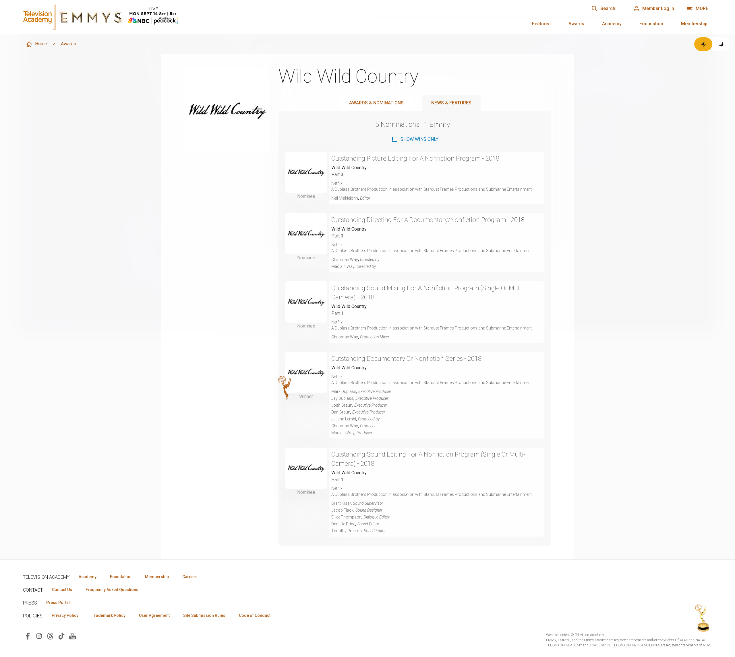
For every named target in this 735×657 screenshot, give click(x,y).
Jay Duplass (342, 398)
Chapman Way (344, 259)
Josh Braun (341, 405)
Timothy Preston (346, 531)
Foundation (651, 23)
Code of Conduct (254, 615)
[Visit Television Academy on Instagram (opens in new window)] (39, 635)
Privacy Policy (65, 615)
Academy (612, 23)
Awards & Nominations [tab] (376, 103)
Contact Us (62, 589)
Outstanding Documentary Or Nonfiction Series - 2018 (406, 358)
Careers (190, 576)
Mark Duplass (343, 391)
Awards (576, 23)
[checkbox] (414, 139)
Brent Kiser (341, 503)
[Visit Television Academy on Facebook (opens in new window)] (28, 635)
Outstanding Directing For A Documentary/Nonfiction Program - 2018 (428, 219)
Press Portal (58, 602)
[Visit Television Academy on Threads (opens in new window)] (50, 635)
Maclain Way (343, 266)
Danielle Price (343, 524)
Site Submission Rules (204, 615)
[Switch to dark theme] (721, 44)
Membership (694, 23)
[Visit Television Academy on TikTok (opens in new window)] (61, 635)
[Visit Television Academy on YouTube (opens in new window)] (73, 635)
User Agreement (154, 615)
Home (41, 43)
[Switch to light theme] (703, 44)
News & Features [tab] (451, 103)
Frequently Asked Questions (112, 589)
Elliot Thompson (346, 517)
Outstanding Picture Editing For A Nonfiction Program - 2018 (415, 158)
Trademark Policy (108, 615)
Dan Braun (340, 412)
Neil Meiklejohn (344, 198)
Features (541, 23)
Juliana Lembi (343, 419)
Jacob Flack (342, 510)
